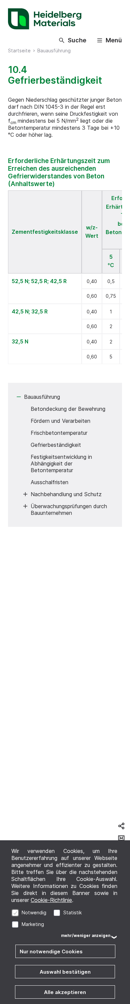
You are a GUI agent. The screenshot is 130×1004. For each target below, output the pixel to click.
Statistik (72, 912)
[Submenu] (18, 396)
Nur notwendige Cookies (51, 951)
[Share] (121, 826)
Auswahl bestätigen (65, 972)
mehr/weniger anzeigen (85, 935)
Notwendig (34, 912)
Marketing (33, 924)
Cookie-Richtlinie (51, 900)
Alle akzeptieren (65, 992)
